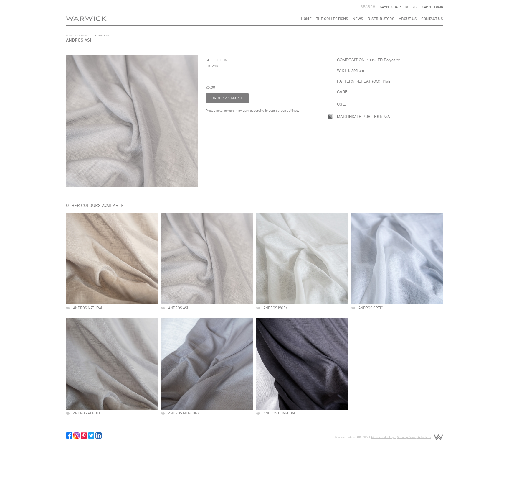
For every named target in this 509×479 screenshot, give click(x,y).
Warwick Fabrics (86, 12)
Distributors (381, 19)
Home (306, 19)
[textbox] (341, 7)
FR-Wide (82, 35)
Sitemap (402, 437)
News (358, 19)
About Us (408, 19)
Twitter (91, 435)
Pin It (84, 435)
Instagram (76, 435)
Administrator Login (383, 437)
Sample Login (432, 7)
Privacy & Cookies (419, 437)
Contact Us (432, 19)
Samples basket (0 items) (398, 7)
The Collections (332, 19)
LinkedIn (98, 435)
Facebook (69, 435)
